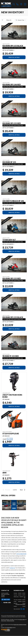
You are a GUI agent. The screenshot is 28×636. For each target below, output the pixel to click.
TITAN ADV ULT (9, 240)
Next (21, 489)
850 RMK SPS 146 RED (11, 85)
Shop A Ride (9, 627)
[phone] (17, 4)
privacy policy (22, 619)
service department (21, 553)
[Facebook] (21, 609)
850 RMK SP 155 (9, 162)
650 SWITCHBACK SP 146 (13, 201)
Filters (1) (8, 20)
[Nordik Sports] (6, 4)
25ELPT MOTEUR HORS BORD (12, 396)
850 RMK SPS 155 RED (11, 123)
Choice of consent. (10, 620)
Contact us (12, 567)
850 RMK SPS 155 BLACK (12, 46)
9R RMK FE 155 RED (10, 356)
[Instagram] (24, 609)
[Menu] (25, 4)
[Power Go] (14, 630)
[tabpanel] (19, 600)
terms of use (3, 620)
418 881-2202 (7, 602)
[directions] (21, 4)
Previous (7, 489)
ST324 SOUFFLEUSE (10, 434)
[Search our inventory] (13, 4)
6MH (4, 473)
